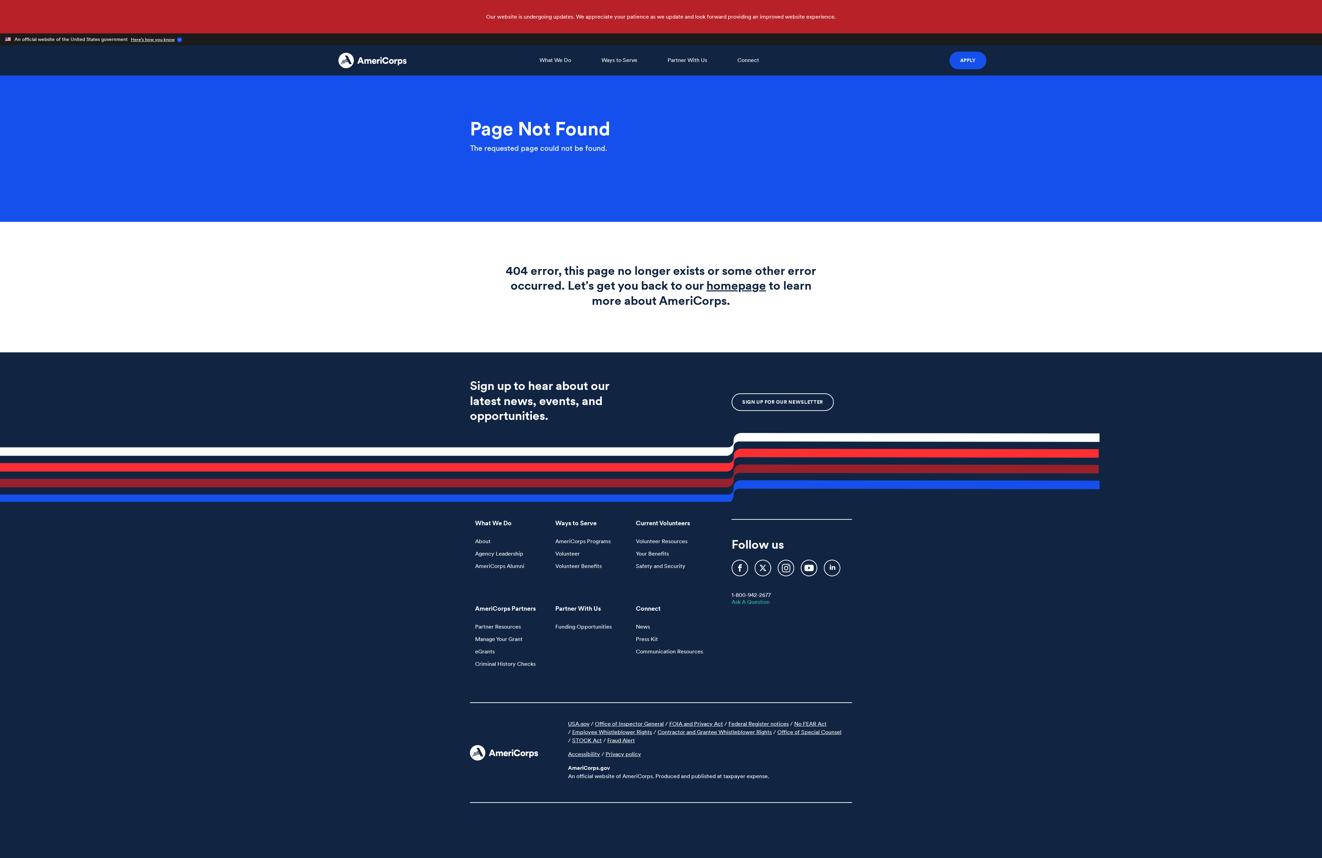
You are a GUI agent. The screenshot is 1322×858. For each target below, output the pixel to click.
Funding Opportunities (583, 626)
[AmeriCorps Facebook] (740, 571)
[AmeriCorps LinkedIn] (832, 571)
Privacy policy (623, 754)
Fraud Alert (621, 740)
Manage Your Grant (499, 638)
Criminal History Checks (505, 663)
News (643, 626)
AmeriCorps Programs (583, 541)
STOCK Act (587, 740)
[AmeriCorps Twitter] (764, 571)
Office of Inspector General (629, 723)
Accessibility (584, 754)
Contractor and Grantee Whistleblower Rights (715, 731)
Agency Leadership (499, 553)
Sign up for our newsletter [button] (782, 402)
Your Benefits (652, 553)
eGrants (485, 651)
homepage (736, 285)
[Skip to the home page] (372, 60)
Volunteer (567, 553)
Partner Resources (498, 626)
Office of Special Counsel (809, 731)
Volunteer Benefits (578, 565)
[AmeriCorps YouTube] (810, 571)
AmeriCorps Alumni (499, 565)
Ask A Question (751, 601)
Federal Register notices (758, 723)
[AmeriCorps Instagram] (787, 571)
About (483, 541)
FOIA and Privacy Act (696, 723)
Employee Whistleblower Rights (612, 731)
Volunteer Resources (662, 541)
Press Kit (647, 638)
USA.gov (578, 723)
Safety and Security (660, 565)
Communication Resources (669, 651)
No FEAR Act (810, 723)
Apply (968, 60)
